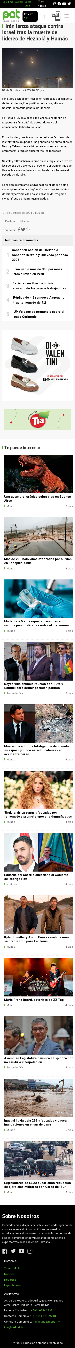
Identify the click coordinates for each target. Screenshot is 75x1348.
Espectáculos (12, 1285)
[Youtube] (64, 3)
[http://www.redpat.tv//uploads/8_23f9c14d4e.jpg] (38, 1160)
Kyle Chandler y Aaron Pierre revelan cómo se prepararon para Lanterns (36, 939)
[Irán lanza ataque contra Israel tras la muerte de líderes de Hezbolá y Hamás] (37, 68)
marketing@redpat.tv (46, 1321)
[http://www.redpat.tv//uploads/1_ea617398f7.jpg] (38, 977)
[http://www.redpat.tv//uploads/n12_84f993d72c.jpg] (38, 790)
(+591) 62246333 (41, 1310)
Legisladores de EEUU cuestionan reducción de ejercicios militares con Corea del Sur (37, 1185)
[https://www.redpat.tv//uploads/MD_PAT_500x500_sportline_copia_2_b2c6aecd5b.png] (37, 365)
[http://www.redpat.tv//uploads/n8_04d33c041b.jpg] (38, 723)
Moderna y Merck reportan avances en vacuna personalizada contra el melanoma (36, 623)
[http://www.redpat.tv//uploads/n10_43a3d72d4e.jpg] (38, 598)
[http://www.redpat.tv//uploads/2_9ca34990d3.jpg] (38, 914)
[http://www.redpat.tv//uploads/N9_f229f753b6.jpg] (38, 1098)
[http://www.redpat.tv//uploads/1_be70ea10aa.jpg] (38, 474)
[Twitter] (69, 3)
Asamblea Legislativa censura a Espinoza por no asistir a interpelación (38, 1060)
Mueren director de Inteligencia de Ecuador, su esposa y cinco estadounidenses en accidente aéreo (37, 750)
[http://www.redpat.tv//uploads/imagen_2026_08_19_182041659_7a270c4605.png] (38, 661)
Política (10, 221)
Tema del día (12, 1268)
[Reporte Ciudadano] (56, 16)
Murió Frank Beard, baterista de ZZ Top (34, 1000)
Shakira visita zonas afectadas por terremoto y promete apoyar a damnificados (38, 814)
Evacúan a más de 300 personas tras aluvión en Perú (38, 271)
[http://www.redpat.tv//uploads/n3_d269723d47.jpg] (38, 1035)
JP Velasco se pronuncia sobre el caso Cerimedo (39, 314)
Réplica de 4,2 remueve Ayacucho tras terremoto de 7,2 (38, 300)
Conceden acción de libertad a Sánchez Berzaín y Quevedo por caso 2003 (40, 255)
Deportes (10, 1279)
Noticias (12, 884)
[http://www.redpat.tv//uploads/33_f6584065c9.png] (38, 536)
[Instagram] (54, 3)
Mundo (24, 221)
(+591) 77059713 (44, 1316)
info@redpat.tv (13, 1327)
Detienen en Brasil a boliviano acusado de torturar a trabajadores (39, 285)
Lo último (8, 1)
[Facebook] (59, 3)
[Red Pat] (11, 16)
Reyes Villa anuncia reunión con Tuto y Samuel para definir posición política (33, 686)
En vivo (28, 14)
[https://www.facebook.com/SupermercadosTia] (37, 419)
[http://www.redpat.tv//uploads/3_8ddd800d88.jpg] (38, 852)
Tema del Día (15, 693)
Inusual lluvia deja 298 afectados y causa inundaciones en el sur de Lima (35, 1122)
